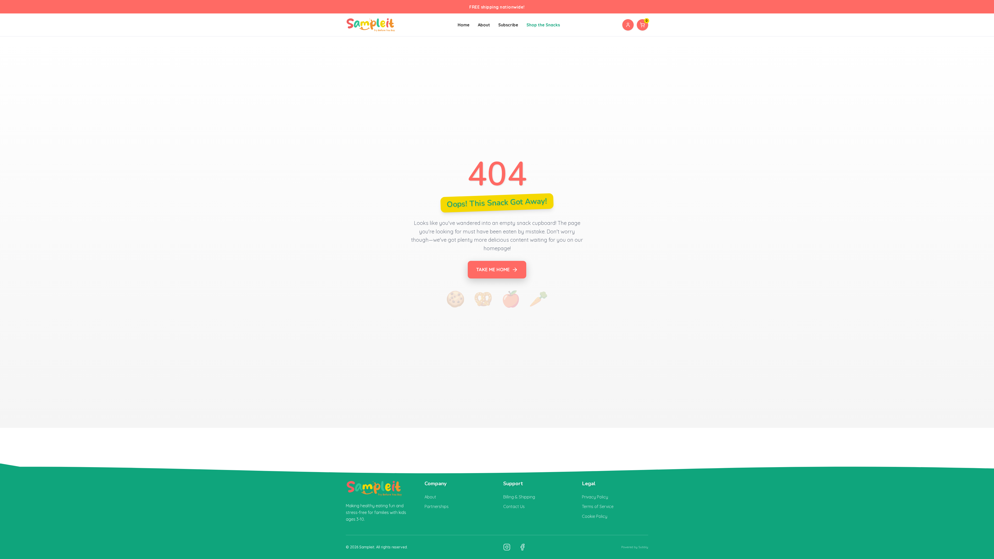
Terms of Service (597, 506)
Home (464, 24)
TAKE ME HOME (493, 270)
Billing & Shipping (519, 496)
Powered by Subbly (634, 547)
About (484, 24)
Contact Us (514, 506)
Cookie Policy (594, 516)
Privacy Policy (595, 496)
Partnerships (437, 506)
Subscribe (508, 24)
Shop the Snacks (543, 24)
